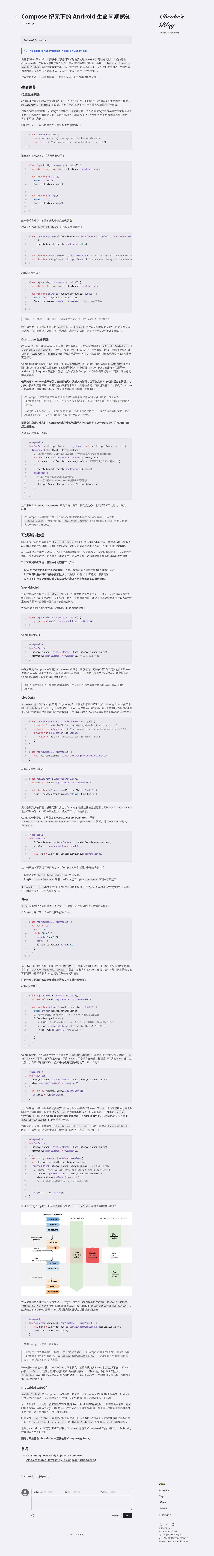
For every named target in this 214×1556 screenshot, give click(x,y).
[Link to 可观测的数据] (46, 535)
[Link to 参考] (31, 1448)
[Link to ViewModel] (41, 587)
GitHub (168, 1528)
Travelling (165, 1515)
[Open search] (160, 1524)
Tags (161, 1496)
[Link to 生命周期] (38, 87)
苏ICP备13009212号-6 (170, 1535)
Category (164, 1490)
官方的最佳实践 (113, 546)
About (162, 1502)
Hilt (30, 688)
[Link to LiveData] (37, 697)
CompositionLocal (39, 524)
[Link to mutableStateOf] (49, 1387)
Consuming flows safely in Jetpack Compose (54, 1455)
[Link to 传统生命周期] (42, 94)
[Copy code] (128, 134)
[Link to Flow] (31, 899)
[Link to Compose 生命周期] (51, 339)
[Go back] (16, 16)
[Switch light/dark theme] (173, 1524)
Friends (163, 1508)
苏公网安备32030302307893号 (174, 1538)
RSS (161, 1528)
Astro (172, 1541)
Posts (162, 1484)
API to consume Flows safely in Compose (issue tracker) (61, 1460)
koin (121, 685)
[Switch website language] (167, 1524)
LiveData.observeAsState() (70, 817)
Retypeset (184, 1541)
